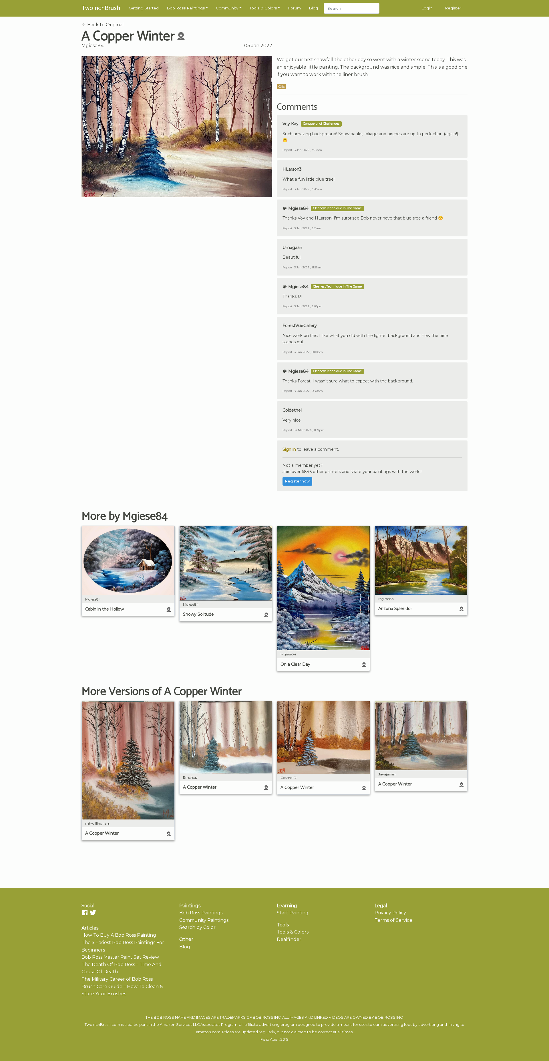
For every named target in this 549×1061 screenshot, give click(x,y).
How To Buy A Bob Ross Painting (118, 935)
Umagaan (292, 247)
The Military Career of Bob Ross (117, 979)
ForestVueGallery (300, 325)
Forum (294, 8)
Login (426, 8)
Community (227, 8)
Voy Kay (291, 123)
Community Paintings (203, 920)
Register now (297, 481)
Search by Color (197, 927)
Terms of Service (393, 920)
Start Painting (293, 913)
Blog (313, 8)
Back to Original (105, 24)
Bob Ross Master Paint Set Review (120, 957)
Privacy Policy (390, 913)
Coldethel (292, 410)
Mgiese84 (92, 45)
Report (287, 150)
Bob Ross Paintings (186, 8)
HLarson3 (292, 169)
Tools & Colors (263, 8)
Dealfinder (289, 939)
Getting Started (144, 8)
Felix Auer (269, 1039)
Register (453, 8)
